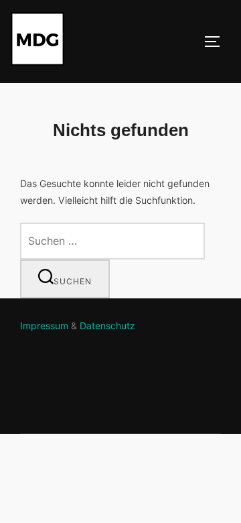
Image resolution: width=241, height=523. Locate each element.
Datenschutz (107, 325)
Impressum (44, 325)
